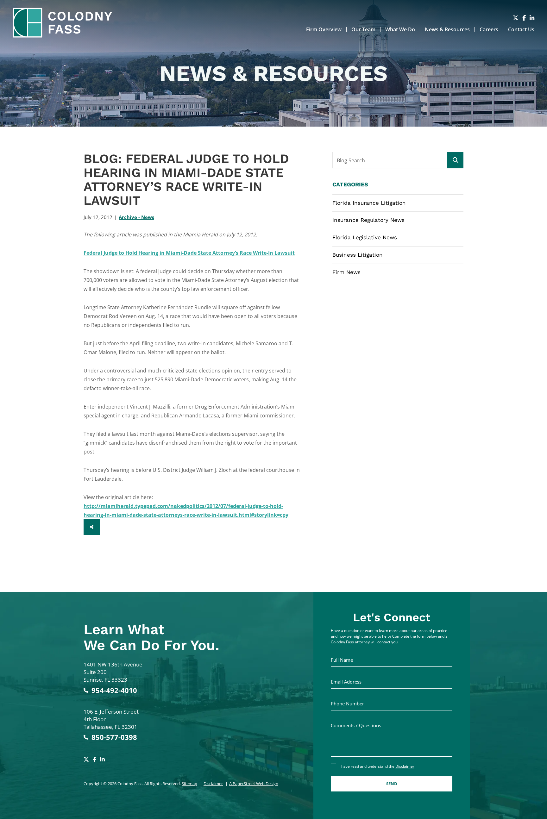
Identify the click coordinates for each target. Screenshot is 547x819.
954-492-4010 (114, 690)
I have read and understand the (376, 766)
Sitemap (189, 783)
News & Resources (447, 29)
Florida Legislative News (364, 237)
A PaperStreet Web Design (253, 783)
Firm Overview (324, 29)
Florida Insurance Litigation (369, 203)
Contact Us (521, 29)
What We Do (400, 29)
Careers (489, 29)
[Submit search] (455, 160)
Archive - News (136, 217)
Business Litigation (357, 255)
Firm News (346, 272)
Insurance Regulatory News (368, 220)
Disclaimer (213, 783)
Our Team (363, 29)
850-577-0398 (114, 737)
